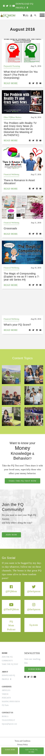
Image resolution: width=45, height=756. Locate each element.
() (26, 15)
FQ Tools (5, 705)
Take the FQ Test (10, 664)
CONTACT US (7, 713)
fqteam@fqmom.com (9, 724)
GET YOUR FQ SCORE (31, 751)
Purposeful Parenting (12, 66)
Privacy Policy (22, 745)
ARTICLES (6, 690)
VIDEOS (5, 694)
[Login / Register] (31, 15)
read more (11, 83)
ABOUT (5, 672)
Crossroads (10, 228)
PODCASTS (6, 698)
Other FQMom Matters (12, 117)
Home (4, 653)
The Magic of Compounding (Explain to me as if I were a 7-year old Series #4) (22, 276)
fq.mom (34, 624)
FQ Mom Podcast (11, 625)
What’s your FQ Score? (17, 324)
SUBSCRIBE (10, 750)
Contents (6, 687)
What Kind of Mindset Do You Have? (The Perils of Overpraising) (21, 74)
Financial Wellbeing (11, 174)
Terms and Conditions (22, 741)
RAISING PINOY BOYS (11, 702)
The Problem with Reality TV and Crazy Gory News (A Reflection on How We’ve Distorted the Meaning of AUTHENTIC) (20, 129)
